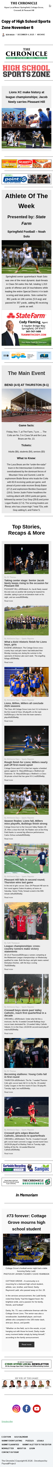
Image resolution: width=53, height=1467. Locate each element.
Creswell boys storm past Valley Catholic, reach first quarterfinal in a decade (25, 1013)
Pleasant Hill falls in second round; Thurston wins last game (24, 881)
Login (32, 1448)
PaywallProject (9, 1463)
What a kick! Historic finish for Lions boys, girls (25, 643)
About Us (21, 1448)
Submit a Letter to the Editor (36, 1445)
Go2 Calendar (21, 1437)
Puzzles (30, 1441)
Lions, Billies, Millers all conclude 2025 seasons (23, 704)
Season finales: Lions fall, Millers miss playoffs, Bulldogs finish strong (25, 822)
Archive (41, 35)
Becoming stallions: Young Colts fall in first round (25, 1075)
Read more (8, 601)
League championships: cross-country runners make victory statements (22, 949)
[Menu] (50, 6)
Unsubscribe (7, 1421)
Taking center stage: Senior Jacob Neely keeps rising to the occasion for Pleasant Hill (26, 583)
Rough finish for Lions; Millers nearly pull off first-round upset (26, 763)
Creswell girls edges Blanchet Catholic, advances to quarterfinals (24, 1134)
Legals (40, 1441)
